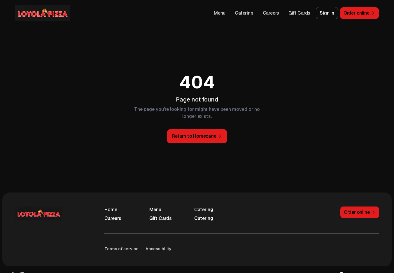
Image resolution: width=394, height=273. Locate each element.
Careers (271, 13)
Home (110, 209)
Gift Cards (299, 13)
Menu (219, 13)
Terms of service (121, 248)
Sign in (327, 13)
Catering (244, 13)
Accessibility (158, 248)
